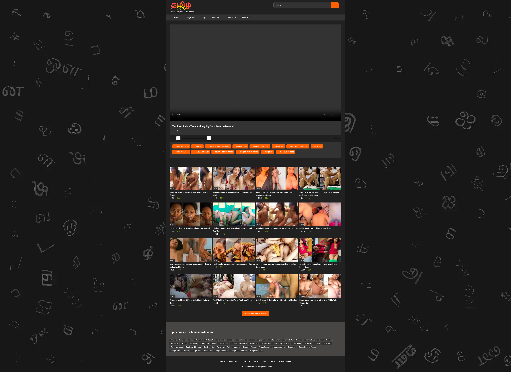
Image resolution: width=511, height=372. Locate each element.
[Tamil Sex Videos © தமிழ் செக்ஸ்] (180, 5)
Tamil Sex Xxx (209, 347)
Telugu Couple (264, 347)
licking (184, 343)
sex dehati (243, 343)
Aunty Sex (199, 340)
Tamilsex (317, 343)
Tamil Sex (198, 146)
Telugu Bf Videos (249, 347)
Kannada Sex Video (261, 146)
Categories (190, 17)
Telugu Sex (268, 152)
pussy (234, 343)
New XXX (246, 17)
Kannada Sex (241, 146)
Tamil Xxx (220, 347)
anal (191, 340)
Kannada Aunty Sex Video (219, 146)
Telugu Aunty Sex (201, 152)
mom (214, 343)
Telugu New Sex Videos (248, 152)
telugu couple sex (278, 347)
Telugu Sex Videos (286, 152)
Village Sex (254, 351)
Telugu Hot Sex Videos (224, 152)
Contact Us (245, 361)
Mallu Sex (193, 343)
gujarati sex (263, 340)
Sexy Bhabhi (266, 343)
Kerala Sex (279, 146)
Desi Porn (231, 17)
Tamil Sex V (327, 343)
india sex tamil (275, 340)
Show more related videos (255, 314)
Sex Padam (254, 343)
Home (175, 17)
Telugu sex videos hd (239, 351)
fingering (232, 340)
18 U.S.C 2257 (260, 361)
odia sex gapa (224, 343)
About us (233, 361)
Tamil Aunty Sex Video (298, 146)
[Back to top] (502, 364)
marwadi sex (204, 343)
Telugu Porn (196, 351)
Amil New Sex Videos (179, 340)
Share (336, 138)
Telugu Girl (292, 347)
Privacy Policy (285, 361)
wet (262, 351)
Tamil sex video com (193, 347)
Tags (203, 17)
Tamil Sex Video (182, 146)
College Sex (210, 340)
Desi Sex (216, 17)
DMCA (272, 361)
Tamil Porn (297, 343)
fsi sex (253, 340)
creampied (222, 340)
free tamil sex (243, 340)
